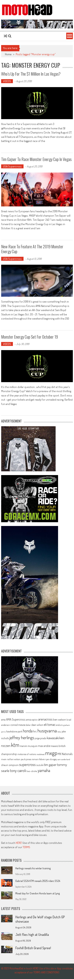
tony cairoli (18, 770)
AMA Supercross (15, 719)
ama (3, 719)
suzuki (39, 765)
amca (28, 719)
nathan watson (13, 759)
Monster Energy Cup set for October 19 (29, 337)
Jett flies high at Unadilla (32, 934)
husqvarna (47, 731)
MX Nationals (65, 754)
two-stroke (32, 771)
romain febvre (38, 759)
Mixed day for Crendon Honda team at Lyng (37, 893)
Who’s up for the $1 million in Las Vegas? (31, 74)
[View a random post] (5, 36)
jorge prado (40, 738)
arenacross (45, 719)
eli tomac (49, 724)
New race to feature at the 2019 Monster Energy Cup (32, 248)
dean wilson (37, 724)
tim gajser (50, 765)
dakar (28, 725)
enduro (59, 724)
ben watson (59, 719)
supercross (27, 764)
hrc (35, 731)
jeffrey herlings (21, 737)
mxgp (51, 752)
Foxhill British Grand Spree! (33, 948)
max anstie (44, 746)
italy (59, 731)
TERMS (26, 847)
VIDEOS (7, 81)
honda (27, 730)
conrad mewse (17, 724)
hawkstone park (14, 731)
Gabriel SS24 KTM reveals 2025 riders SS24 (37, 880)
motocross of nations (26, 754)
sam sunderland (63, 759)
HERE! (19, 843)
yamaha (44, 770)
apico (35, 719)
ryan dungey (51, 759)
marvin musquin (28, 745)
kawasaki (53, 738)
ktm (15, 744)
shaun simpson (10, 765)
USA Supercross (12, 166)
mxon (3, 759)
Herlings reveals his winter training (33, 868)
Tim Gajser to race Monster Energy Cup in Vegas (36, 159)
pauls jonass (26, 759)
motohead (41, 754)
